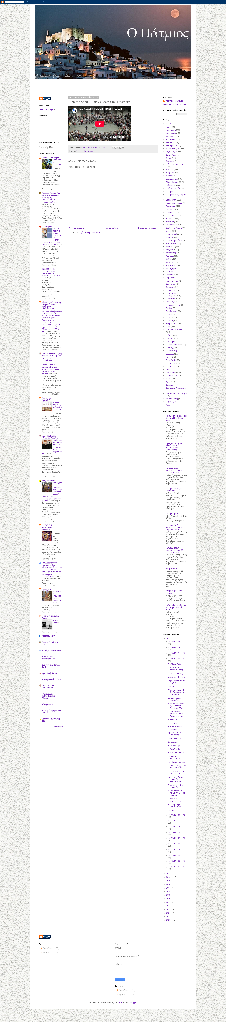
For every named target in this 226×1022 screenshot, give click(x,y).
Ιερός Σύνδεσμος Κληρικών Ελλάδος (50, 437)
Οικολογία (170, 287)
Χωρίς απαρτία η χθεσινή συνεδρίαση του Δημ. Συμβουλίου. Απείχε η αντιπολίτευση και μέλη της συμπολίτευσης (52, 570)
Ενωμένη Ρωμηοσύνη (51, 193)
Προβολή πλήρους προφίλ (174, 104)
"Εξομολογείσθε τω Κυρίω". (176, 681)
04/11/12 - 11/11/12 (176, 820)
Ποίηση (169, 335)
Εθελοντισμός (172, 179)
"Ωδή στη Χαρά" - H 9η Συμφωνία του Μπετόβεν (176, 692)
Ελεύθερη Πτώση (175, 664)
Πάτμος (169, 317)
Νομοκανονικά (172, 281)
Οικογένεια (170, 284)
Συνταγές (170, 354)
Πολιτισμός (88, 151)
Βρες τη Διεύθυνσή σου (50, 643)
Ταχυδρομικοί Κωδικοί (51, 679)
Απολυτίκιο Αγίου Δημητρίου (175, 786)
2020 (168, 898)
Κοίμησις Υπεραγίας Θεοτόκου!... (174, 489)
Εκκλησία (169, 191)
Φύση (168, 378)
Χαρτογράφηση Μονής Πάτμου (51, 711)
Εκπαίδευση (171, 200)
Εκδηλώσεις (171, 185)
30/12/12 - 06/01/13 (176, 866)
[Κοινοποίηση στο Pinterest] (123, 147)
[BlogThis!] (115, 147)
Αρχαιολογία (171, 151)
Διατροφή (170, 172)
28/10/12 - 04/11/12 (176, 815)
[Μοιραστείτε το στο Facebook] (120, 147)
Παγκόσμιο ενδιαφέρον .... (175, 757)
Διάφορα (169, 175)
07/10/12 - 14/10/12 (176, 647)
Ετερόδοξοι (171, 212)
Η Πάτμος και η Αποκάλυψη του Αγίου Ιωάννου (176, 713)
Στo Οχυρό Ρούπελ (176, 762)
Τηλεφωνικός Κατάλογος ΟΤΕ (48, 657)
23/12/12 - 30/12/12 (176, 861)
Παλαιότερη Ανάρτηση (147, 228)
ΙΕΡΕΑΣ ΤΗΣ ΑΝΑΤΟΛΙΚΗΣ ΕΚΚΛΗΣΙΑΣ (47, 527)
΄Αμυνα (168, 123)
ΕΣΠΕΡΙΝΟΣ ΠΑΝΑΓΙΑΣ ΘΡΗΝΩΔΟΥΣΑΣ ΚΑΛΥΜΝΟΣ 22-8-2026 (51, 273)
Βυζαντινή (170, 161)
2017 (168, 888)
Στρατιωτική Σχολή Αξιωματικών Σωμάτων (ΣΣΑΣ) (176, 705)
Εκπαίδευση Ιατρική (174, 203)
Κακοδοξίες (171, 252)
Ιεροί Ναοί (170, 246)
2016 (168, 884)
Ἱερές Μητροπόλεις (174, 240)
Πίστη (168, 326)
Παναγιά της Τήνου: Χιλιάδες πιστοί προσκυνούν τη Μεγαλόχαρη (174, 446)
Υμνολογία (170, 372)
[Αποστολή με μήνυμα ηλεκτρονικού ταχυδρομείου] (113, 147)
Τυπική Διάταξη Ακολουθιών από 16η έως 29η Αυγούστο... (175, 470)
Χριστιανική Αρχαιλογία (176, 388)
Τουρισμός (170, 363)
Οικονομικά (171, 290)
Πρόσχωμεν (47, 589)
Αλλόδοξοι (170, 142)
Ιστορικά (169, 249)
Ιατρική (169, 231)
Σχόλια (45, 952)
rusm (120, 1002)
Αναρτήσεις (47, 948)
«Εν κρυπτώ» (47, 704)
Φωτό (168, 382)
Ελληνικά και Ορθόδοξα (47, 399)
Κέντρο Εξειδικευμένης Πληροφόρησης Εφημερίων (51, 304)
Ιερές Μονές (171, 243)
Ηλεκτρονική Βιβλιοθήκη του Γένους (48, 696)
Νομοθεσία (170, 277)
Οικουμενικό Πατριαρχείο (171, 294)
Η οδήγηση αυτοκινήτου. (174, 800)
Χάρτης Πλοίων (48, 636)
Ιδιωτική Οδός (48, 226)
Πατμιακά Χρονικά (49, 562)
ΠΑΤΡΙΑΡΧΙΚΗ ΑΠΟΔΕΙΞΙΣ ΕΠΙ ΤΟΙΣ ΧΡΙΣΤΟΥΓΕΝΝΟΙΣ (57, 597)
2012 (168, 638)
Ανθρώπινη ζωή (172, 148)
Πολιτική (169, 338)
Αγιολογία (170, 136)
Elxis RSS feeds (48, 269)
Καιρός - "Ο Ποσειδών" (52, 650)
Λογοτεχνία (171, 265)
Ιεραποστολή (171, 234)
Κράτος (169, 259)
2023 (168, 909)
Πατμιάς (169, 314)
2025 (168, 916)
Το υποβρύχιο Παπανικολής (174, 805)
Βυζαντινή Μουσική (174, 164)
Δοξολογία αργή (175, 738)
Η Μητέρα (170, 218)
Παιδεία (169, 308)
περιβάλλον (171, 323)
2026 (168, 920)
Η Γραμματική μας (175, 673)
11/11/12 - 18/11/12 (176, 826)
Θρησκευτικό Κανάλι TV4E (50, 666)
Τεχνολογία (171, 360)
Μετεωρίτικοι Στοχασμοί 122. (57, 163)
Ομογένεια (170, 298)
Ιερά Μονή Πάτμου (50, 673)
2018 (168, 891)
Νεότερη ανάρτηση (77, 228)
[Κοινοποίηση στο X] (118, 147)
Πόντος (171, 810)
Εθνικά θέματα (172, 182)
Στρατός (169, 347)
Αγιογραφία (171, 133)
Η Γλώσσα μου (172, 215)
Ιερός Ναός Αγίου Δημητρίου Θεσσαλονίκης (175, 779)
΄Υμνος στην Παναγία (176, 677)
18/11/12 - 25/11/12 (176, 832)
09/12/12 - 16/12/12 (176, 849)
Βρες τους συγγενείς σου (51, 719)
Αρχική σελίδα (112, 228)
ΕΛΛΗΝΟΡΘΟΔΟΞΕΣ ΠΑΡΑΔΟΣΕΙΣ (176, 772)
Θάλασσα (170, 221)
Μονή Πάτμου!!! (172, 513)
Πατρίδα (169, 320)
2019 (168, 895)
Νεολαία (169, 274)
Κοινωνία (170, 256)
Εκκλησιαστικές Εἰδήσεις (176, 194)
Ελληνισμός (171, 206)
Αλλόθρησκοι (171, 145)
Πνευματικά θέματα (174, 329)
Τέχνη (168, 357)
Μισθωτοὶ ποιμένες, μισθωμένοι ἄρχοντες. (57, 405)
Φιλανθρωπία (171, 375)
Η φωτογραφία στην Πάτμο (50, 617)
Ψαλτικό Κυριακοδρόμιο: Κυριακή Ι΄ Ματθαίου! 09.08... (176, 418)
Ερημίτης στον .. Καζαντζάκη (174, 699)
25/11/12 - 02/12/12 (176, 838)
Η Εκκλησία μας (174, 723)
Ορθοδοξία (170, 301)
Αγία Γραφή (171, 130)
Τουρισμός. (170, 366)
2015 (168, 880)
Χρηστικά (169, 385)
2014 (168, 877)
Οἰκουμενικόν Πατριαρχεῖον (48, 686)
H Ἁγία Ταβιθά (174, 749)
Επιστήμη (170, 209)
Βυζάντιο (170, 169)
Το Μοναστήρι (174, 745)
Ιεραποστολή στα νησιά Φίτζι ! (175, 733)
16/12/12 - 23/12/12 (176, 855)
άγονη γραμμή (56, 621)
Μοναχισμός (171, 268)
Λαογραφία (170, 262)
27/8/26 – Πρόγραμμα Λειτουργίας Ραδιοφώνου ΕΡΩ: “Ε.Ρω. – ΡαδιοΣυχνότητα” (52, 198)
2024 (168, 913)
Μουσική (79, 151)
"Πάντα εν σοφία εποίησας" (175, 727)
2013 (168, 873)
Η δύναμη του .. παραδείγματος (175, 668)
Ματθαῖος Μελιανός (174, 101)
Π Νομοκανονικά (173, 305)
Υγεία (168, 369)
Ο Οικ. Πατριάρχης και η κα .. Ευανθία (177, 766)
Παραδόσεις (171, 311)
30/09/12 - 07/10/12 (176, 641)
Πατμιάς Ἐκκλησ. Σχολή (52, 353)
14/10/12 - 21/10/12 (176, 653)
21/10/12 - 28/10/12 (176, 658)
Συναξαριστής (171, 350)
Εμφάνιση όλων (57, 726)
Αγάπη (168, 127)
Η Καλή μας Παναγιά (176, 752)
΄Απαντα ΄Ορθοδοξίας (50, 157)
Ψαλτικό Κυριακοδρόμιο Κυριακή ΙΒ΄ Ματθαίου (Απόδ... (176, 607)
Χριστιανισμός (172, 399)
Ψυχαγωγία (171, 402)
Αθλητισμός (171, 139)
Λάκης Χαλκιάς (171, 568)
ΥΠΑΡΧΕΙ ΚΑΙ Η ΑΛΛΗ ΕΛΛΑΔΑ (174, 592)
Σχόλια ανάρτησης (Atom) (91, 232)
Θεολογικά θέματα (174, 228)
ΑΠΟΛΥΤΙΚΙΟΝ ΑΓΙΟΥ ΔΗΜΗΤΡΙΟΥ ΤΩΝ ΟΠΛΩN (177, 793)
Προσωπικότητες (173, 344)
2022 (168, 905)
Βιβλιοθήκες (171, 155)
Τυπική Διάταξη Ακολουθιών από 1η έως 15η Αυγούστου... (176, 527)
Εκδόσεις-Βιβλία (173, 188)
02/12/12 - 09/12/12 (176, 843)
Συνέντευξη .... (174, 719)
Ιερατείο (169, 237)
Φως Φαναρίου (48, 480)
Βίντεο (168, 158)
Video (168, 405)
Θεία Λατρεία (171, 224)
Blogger (133, 1002)
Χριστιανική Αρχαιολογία (176, 393)
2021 (168, 902)
